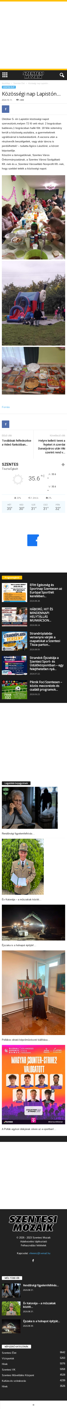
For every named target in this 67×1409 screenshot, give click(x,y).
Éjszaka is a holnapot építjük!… (19, 945)
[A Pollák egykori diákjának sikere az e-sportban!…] (33, 1084)
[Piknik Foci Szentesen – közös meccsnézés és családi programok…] (14, 689)
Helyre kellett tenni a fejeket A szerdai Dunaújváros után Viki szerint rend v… (51, 446)
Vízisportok (8, 1358)
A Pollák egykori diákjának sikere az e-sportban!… (29, 1129)
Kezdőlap (6, 83)
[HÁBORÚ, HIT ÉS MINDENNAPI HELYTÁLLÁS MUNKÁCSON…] (14, 616)
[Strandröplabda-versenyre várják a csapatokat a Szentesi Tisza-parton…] (14, 641)
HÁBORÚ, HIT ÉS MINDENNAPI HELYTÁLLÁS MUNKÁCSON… (41, 614)
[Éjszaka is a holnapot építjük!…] (33, 923)
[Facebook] (5, 109)
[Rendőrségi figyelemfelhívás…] (30, 808)
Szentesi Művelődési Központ (18, 1375)
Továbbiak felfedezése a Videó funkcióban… (16, 442)
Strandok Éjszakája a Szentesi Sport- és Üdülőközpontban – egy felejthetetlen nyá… (46, 663)
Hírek (5, 1364)
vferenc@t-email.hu (39, 1253)
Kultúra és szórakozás (14, 1380)
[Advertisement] (33, 35)
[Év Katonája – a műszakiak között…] (23, 867)
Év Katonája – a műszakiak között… (22, 899)
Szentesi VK (8, 1369)
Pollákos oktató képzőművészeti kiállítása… (26, 1039)
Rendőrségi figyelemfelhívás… (18, 833)
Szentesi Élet (19, 83)
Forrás (6, 407)
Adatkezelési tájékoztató (33, 1241)
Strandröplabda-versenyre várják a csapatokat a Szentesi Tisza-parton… (45, 639)
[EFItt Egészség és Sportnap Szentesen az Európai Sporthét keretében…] (14, 592)
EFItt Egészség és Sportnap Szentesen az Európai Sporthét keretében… (46, 590)
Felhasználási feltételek (33, 1245)
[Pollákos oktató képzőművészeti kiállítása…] (33, 992)
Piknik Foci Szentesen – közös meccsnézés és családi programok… (46, 686)
